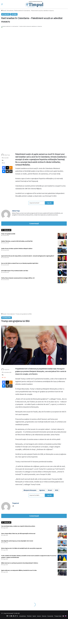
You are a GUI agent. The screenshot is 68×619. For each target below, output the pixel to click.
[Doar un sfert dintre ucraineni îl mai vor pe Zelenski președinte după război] (62, 265)
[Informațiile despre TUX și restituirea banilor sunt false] (62, 273)
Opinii (34, 616)
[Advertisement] (34, 297)
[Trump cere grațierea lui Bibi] (62, 236)
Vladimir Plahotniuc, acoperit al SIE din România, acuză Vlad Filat (17, 241)
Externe (14, 14)
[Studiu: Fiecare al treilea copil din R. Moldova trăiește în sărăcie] (62, 251)
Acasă (4, 10)
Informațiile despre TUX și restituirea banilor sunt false (14, 270)
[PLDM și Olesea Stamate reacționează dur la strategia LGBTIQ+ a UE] (62, 280)
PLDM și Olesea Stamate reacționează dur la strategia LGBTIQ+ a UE (17, 278)
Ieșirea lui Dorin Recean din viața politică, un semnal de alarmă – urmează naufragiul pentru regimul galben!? (27, 256)
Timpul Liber (58, 616)
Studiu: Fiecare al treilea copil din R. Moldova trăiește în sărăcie (16, 248)
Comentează (34, 223)
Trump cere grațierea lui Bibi (8, 234)
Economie (50, 616)
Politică (29, 616)
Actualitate (10, 10)
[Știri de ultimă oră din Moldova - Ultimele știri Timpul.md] (34, 4)
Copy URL (49, 203)
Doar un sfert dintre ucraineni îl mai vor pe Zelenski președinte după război (19, 263)
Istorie (39, 616)
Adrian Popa (7, 155)
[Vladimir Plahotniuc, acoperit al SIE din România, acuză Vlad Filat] (62, 243)
